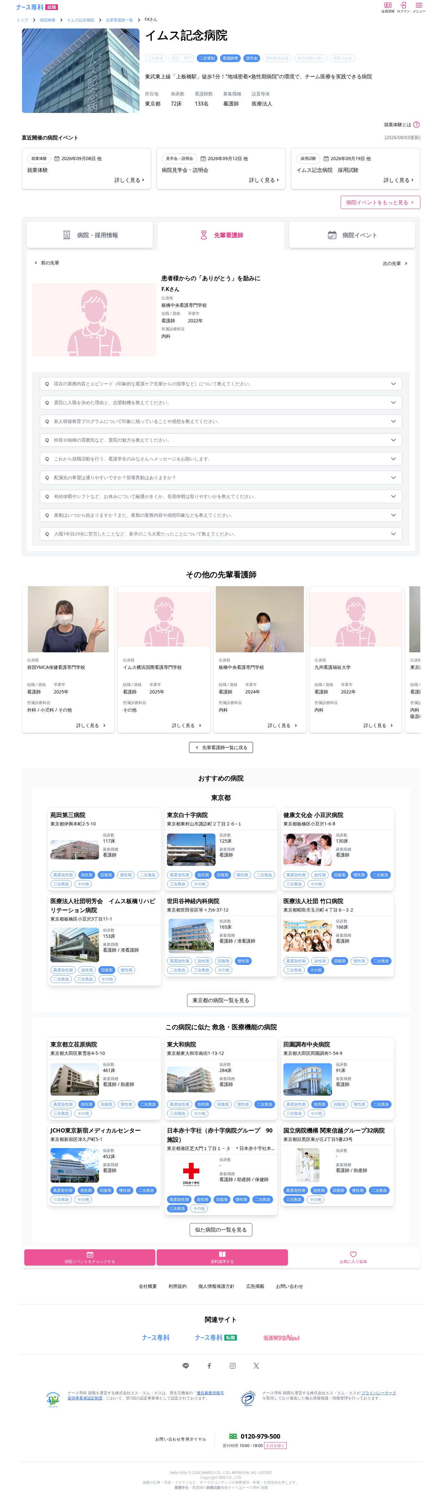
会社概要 (148, 1286)
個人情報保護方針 (216, 1286)
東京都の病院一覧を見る (221, 1000)
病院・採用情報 (97, 235)
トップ (22, 20)
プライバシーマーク (378, 1393)
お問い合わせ (289, 1286)
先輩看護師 (228, 235)
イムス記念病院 (80, 20)
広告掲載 (255, 1286)
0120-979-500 (260, 1436)
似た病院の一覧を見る (221, 1229)
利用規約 (178, 1286)
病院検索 (47, 20)
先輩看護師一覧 (119, 20)
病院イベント (360, 235)
